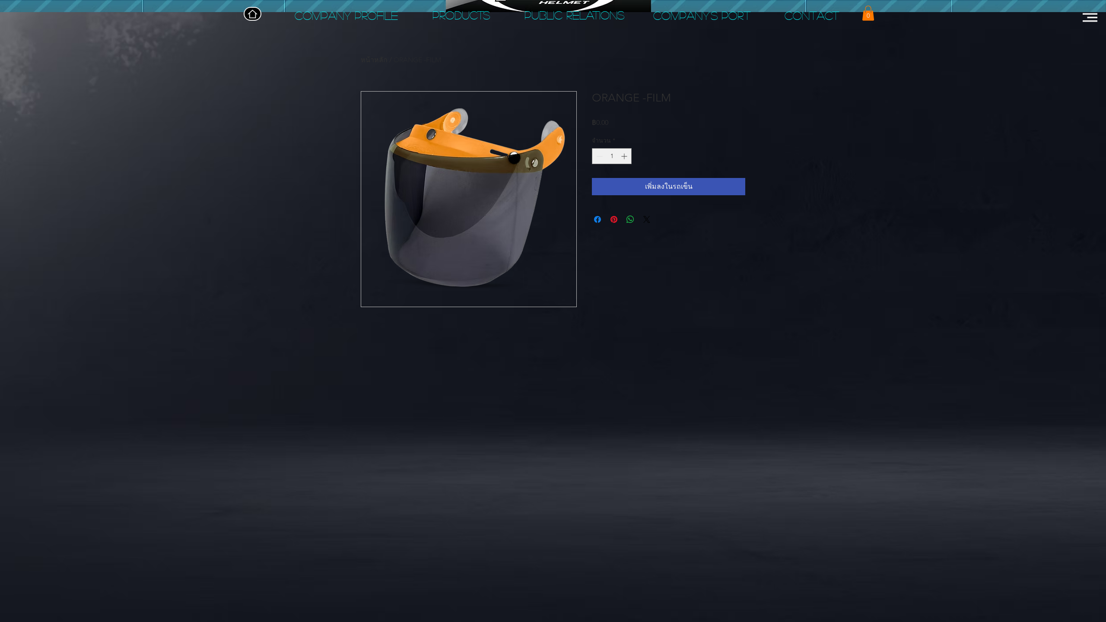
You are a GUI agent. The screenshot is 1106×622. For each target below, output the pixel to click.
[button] (868, 13)
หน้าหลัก (374, 60)
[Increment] (625, 156)
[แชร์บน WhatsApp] (630, 219)
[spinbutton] (612, 156)
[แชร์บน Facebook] (597, 219)
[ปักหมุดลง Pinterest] (614, 219)
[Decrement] (598, 156)
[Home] (252, 14)
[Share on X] (647, 219)
